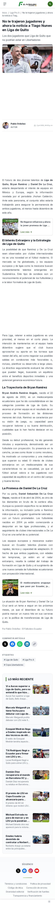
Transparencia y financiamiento (27, 895)
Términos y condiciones (16, 884)
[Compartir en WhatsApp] (20, 644)
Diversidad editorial (15, 891)
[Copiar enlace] (34, 644)
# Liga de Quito (11, 659)
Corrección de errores (36, 888)
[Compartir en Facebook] (12, 644)
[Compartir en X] (5, 644)
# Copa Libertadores (13, 665)
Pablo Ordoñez (18, 124)
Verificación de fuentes (38, 891)
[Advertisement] (27, 96)
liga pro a (14, 12)
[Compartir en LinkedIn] (27, 644)
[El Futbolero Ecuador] (27, 4)
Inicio (4, 12)
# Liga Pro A (28, 659)
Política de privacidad (40, 884)
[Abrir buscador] (50, 4)
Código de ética (15, 888)
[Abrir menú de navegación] (4, 4)
